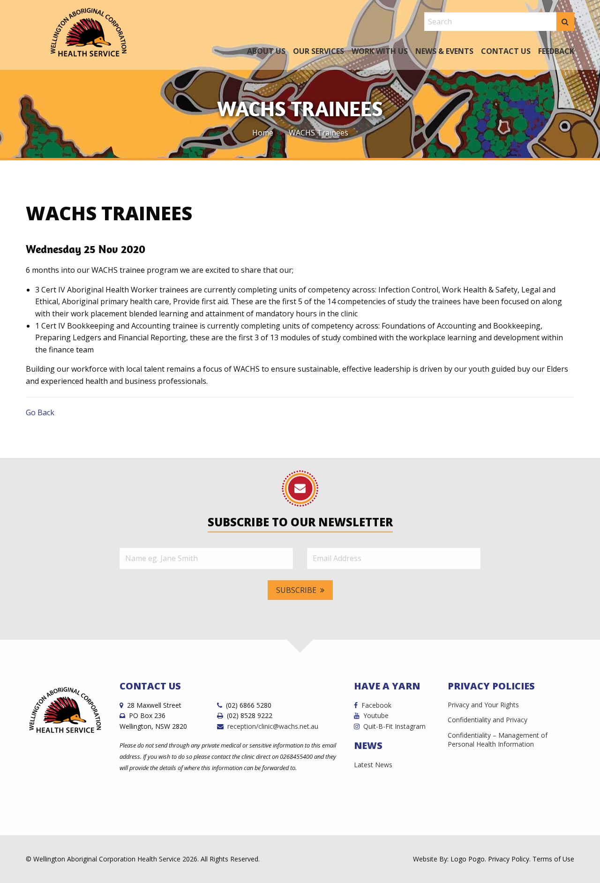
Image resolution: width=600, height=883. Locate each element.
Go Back (40, 412)
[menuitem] (266, 50)
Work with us (380, 51)
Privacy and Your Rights (483, 704)
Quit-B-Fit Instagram (394, 726)
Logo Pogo (467, 858)
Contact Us (506, 51)
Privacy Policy (508, 858)
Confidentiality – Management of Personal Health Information (498, 740)
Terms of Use (553, 858)
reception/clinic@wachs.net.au (272, 726)
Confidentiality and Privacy (487, 719)
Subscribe (296, 590)
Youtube (376, 715)
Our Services (318, 51)
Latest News (373, 764)
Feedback (556, 51)
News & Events (444, 51)
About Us (266, 51)
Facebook (376, 705)
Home (262, 132)
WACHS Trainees (318, 132)
